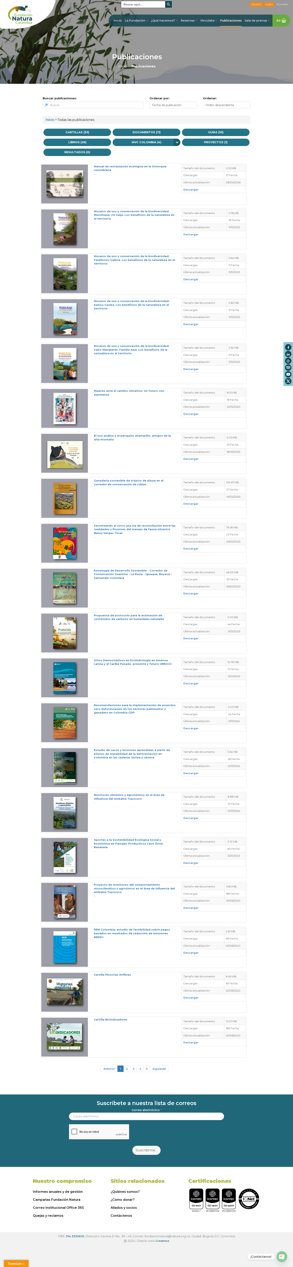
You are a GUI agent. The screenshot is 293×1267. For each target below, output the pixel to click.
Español (256, 4)
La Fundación (135, 20)
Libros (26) (77, 142)
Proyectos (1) (215, 142)
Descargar (191, 189)
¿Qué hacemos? (163, 20)
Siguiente (159, 1068)
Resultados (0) (77, 152)
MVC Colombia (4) (146, 142)
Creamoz (162, 1241)
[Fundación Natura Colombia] (28, 14)
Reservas (188, 20)
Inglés (269, 4)
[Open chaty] (282, 1257)
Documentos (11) (146, 132)
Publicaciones (231, 20)
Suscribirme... (147, 1150)
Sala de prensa (256, 20)
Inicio (118, 20)
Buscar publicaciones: (60, 98)
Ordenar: (210, 98)
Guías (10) (215, 132)
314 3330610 (75, 1236)
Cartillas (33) (77, 132)
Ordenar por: (159, 98)
